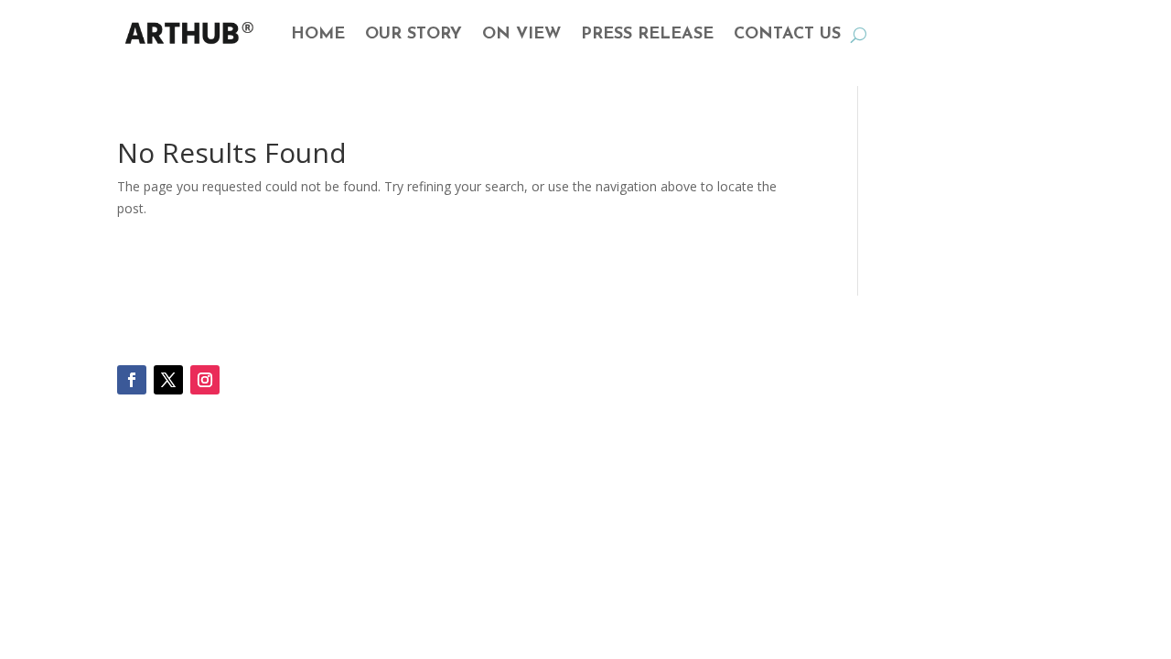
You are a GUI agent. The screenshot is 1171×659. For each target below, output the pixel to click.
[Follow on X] (168, 379)
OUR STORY (413, 35)
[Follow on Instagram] (205, 379)
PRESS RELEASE (647, 35)
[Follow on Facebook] (131, 379)
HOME (318, 35)
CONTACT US (787, 35)
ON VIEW (521, 35)
